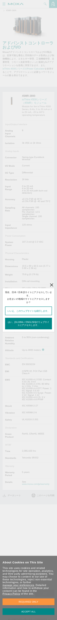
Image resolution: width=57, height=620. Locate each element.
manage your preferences (18, 585)
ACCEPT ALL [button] (28, 611)
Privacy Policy (11, 593)
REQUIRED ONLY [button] (28, 601)
